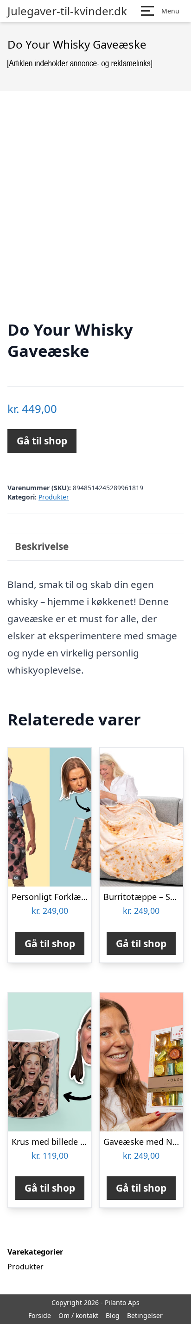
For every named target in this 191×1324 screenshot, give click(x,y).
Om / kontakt (78, 1315)
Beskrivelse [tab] (42, 546)
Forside (39, 1315)
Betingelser (145, 1315)
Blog (113, 1315)
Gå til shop (42, 440)
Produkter (53, 497)
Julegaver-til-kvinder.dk (67, 11)
